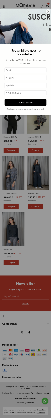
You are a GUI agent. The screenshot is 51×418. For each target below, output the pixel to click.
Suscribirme (25, 102)
